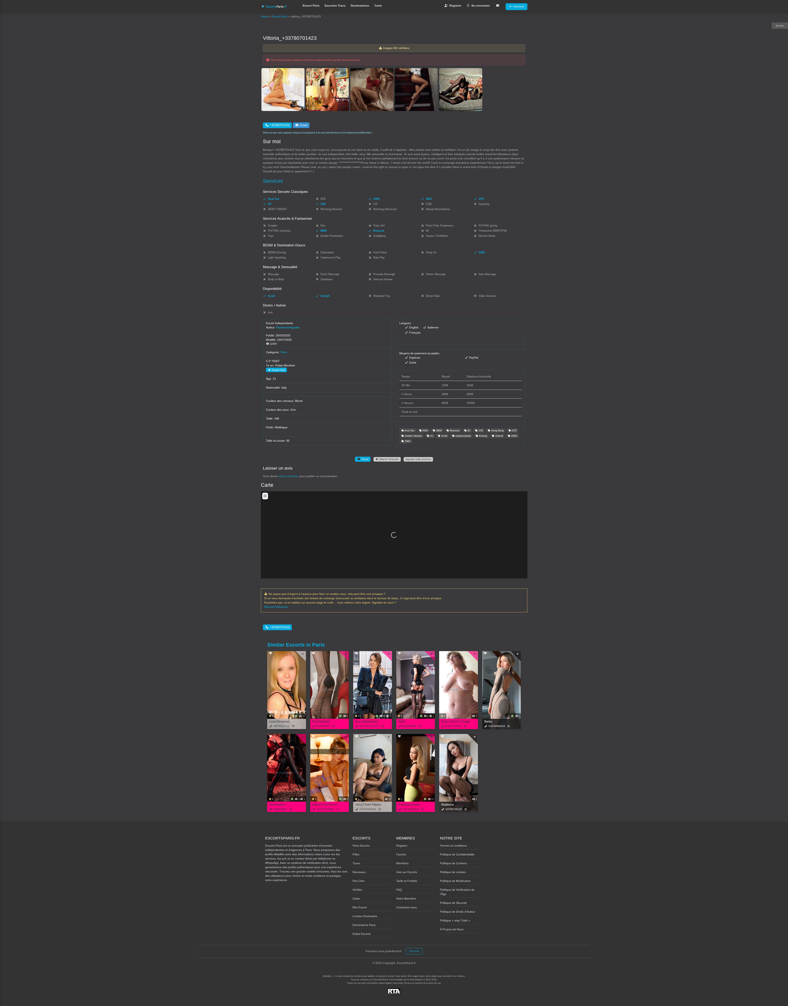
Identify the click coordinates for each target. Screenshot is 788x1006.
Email (303, 125)
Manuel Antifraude (276, 606)
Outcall (499, 435)
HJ (431, 435)
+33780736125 (453, 809)
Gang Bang (497, 430)
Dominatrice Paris (364, 925)
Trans (356, 863)
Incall (444, 435)
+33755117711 (281, 726)
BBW (439, 430)
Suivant (780, 25)
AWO (425, 430)
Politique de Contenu (453, 863)
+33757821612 (367, 809)
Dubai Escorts (362, 933)
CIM (480, 430)
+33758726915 (410, 809)
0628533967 (323, 726)
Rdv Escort (360, 907)
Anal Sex (409, 430)
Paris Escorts (361, 845)
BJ (468, 430)
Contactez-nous (406, 907)
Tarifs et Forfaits (406, 881)
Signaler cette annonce (418, 459)
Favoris (401, 854)
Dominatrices (360, 5)
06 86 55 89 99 (453, 726)
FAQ (399, 889)
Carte (378, 5)
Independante (463, 435)
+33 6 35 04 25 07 (369, 726)
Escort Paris (311, 5)
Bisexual (454, 430)
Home (265, 16)
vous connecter (289, 476)
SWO (407, 441)
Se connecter (480, 5)
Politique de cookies (453, 872)
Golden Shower (413, 435)
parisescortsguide (287, 327)
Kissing (482, 435)
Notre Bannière (406, 898)
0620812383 (409, 726)
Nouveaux (359, 872)
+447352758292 (325, 809)
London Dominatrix (365, 916)
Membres (402, 863)
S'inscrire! (414, 951)
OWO (514, 435)
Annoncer (518, 6)
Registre (455, 5)
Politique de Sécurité (453, 902)
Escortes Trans (335, 5)
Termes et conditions (453, 845)
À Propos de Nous (452, 929)
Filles (283, 352)
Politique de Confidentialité (457, 854)
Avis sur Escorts (406, 872)
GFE (514, 430)
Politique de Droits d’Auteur (457, 911)
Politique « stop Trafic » (455, 920)
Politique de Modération (455, 881)
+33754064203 (496, 726)
